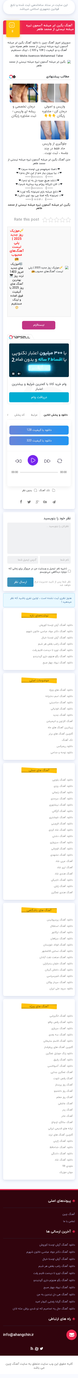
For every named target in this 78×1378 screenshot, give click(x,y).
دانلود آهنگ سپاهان (62, 938)
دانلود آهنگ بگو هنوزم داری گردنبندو (53, 656)
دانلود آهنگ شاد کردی (61, 830)
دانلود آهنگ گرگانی (62, 811)
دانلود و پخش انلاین (56, 415)
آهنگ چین (48, 43)
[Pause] (13, 373)
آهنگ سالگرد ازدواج (62, 1122)
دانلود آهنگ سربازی (62, 1028)
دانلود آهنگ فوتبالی (62, 708)
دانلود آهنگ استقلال (61, 926)
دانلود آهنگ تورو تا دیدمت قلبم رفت (52, 650)
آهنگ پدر (67, 1109)
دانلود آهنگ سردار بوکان (59, 982)
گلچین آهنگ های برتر (61, 734)
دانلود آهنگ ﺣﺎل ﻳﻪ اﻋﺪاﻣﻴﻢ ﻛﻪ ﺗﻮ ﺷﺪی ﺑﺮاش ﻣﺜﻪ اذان (44, 1309)
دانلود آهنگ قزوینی (62, 823)
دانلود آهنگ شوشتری (61, 817)
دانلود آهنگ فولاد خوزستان (58, 945)
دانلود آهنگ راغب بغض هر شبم (55, 644)
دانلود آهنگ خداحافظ (61, 1147)
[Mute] (19, 373)
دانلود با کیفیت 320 (39, 441)
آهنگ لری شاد (65, 867)
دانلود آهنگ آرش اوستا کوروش (56, 625)
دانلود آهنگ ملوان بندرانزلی (58, 963)
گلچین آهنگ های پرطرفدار (58, 1047)
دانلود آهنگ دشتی (62, 836)
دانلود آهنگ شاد (64, 1160)
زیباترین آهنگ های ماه (60, 727)
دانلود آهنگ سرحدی (62, 798)
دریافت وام (39, 397)
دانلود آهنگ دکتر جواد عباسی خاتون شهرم (49, 631)
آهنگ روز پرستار (64, 1084)
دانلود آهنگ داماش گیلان (59, 970)
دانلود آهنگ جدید (63, 715)
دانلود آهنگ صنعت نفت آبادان (56, 957)
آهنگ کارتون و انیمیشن (59, 721)
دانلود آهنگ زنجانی (62, 792)
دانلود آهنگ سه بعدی (61, 1034)
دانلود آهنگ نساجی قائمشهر (57, 951)
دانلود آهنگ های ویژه (61, 690)
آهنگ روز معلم (64, 1097)
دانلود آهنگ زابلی (63, 886)
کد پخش (19, 415)
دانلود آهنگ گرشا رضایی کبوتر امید (55, 1302)
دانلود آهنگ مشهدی (61, 855)
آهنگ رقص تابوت (63, 1078)
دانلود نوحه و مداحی (62, 752)
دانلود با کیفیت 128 (39, 430)
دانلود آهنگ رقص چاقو (60, 1022)
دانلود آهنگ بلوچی (62, 780)
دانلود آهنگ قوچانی (62, 848)
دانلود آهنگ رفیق (63, 1059)
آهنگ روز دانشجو (63, 1091)
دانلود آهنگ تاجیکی (62, 880)
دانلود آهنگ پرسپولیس (60, 920)
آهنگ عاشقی (65, 1103)
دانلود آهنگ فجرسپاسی (60, 976)
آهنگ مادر (67, 1116)
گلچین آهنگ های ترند (60, 1135)
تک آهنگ (44, 490)
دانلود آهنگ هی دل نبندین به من (56, 1294)
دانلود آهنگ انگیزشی (61, 1016)
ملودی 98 (67, 1166)
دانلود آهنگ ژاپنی (63, 1141)
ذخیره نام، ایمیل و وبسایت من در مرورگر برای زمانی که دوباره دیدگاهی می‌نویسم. (38, 570)
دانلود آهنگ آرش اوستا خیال (57, 637)
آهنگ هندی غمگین (62, 892)
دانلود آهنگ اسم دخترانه (59, 696)
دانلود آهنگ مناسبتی (61, 702)
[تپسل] (11, 337)
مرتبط (34, 415)
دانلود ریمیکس (65, 746)
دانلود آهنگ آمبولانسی (60, 1066)
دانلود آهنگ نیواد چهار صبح (58, 662)
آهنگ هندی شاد (64, 873)
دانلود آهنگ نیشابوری (61, 805)
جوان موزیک (66, 1172)
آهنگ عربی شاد (64, 861)
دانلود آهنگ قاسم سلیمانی (58, 1041)
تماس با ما (69, 1221)
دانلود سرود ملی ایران (61, 988)
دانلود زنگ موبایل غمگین (59, 1053)
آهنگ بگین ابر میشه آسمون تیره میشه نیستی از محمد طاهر (50, 27)
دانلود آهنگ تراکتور (62, 932)
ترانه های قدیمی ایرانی (60, 1128)
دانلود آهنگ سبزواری (61, 842)
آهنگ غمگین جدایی (62, 1072)
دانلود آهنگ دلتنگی (62, 1153)
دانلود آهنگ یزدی (63, 786)
